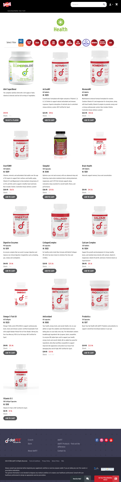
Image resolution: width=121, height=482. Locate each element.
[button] (111, 4)
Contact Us (62, 451)
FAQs (62, 461)
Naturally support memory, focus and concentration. (97, 175)
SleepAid (47, 169)
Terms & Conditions (34, 461)
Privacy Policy (46, 461)
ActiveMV (46, 92)
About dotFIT (32, 451)
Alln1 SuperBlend (9, 89)
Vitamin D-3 (10, 401)
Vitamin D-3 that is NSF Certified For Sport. (15, 408)
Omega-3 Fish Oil (10, 319)
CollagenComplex (49, 245)
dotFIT (60, 440)
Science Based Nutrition (13, 11)
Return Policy (55, 461)
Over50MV (7, 169)
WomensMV (86, 92)
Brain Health (87, 169)
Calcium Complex (89, 245)
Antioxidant (47, 319)
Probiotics (86, 319)
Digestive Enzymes (10, 245)
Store (20, 11)
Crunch (30, 440)
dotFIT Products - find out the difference (69, 445)
